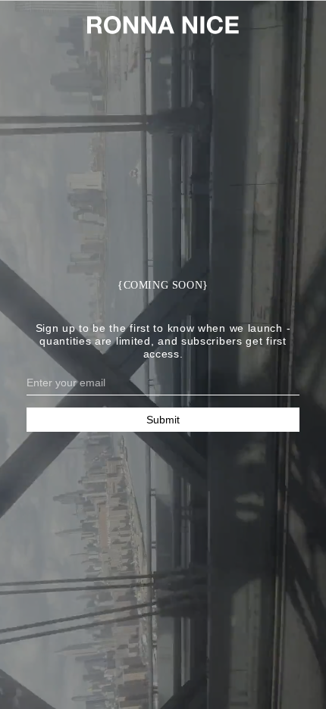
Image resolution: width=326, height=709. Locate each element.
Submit (163, 420)
